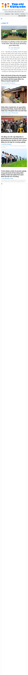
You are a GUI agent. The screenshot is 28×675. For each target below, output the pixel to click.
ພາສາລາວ (7, 14)
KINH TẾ (5, 23)
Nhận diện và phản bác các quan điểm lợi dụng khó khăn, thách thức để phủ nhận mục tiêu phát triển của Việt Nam (14, 109)
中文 (12, 14)
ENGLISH (17, 14)
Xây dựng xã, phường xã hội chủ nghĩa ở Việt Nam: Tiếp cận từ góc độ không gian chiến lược (14, 43)
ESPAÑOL (23, 14)
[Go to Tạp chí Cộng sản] (14, 5)
